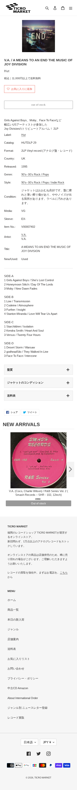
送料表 (11, 395)
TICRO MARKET (42, 777)
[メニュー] (71, 8)
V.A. (23, 234)
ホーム (11, 600)
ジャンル (13, 629)
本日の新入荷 (15, 619)
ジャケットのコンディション (25, 382)
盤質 (10, 369)
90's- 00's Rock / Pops (35, 174)
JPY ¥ (47, 742)
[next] (70, 469)
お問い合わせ (15, 668)
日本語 (28, 742)
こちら (64, 572)
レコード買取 (15, 717)
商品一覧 (13, 609)
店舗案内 (13, 639)
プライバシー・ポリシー (22, 678)
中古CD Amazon (17, 688)
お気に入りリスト (18, 658)
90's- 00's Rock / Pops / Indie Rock (42, 182)
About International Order (22, 698)
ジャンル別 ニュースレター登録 (27, 707)
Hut (23, 134)
